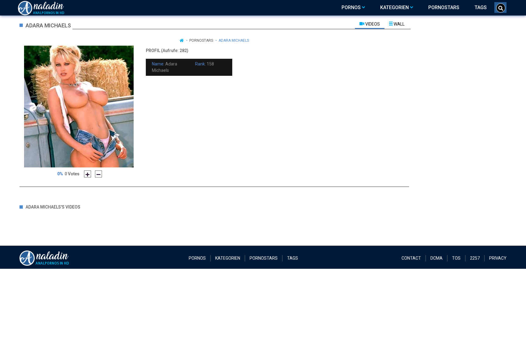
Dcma (436, 258)
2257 (475, 258)
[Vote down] (98, 173)
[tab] (369, 24)
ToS (456, 258)
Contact (411, 258)
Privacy (498, 258)
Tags (292, 258)
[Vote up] (87, 173)
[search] (500, 7)
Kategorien (227, 258)
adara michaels (234, 40)
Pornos (197, 258)
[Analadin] (49, 7)
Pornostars (201, 40)
